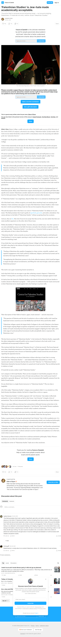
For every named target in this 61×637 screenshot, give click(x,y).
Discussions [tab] (13, 563)
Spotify (3, 118)
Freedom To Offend (12, 583)
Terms (37, 625)
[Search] (58, 563)
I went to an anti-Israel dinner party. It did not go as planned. (21, 567)
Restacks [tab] (11, 501)
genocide (39, 213)
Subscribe (49, 2)
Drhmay (5, 546)
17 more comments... (5, 555)
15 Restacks (20, 466)
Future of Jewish (12, 594)
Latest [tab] (7, 563)
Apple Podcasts (37, 117)
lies (13, 219)
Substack (22, 633)
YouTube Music (46, 117)
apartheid (33, 213)
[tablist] (8, 501)
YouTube (53, 117)
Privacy (33, 625)
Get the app (38, 629)
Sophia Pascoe (7, 516)
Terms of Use (38, 607)
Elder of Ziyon (8, 18)
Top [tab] (3, 563)
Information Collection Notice (30, 608)
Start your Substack (26, 629)
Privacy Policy (42, 608)
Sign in (57, 2)
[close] (45, 579)
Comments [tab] (5, 501)
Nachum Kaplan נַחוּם (10, 573)
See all (4, 600)
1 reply (7, 540)
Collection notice (44, 625)
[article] (30, 571)
